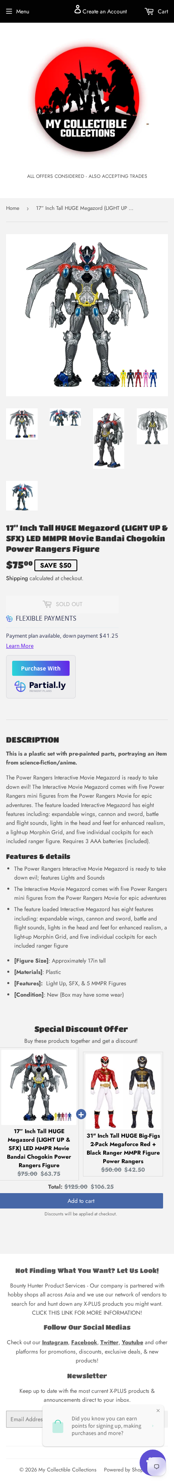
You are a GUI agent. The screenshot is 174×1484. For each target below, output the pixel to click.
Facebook (84, 1342)
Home (12, 208)
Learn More (20, 646)
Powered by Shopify (126, 1469)
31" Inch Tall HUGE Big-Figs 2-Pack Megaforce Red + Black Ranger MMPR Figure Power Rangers (123, 1148)
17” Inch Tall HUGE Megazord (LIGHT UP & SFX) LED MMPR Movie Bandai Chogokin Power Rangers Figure (39, 1148)
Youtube (132, 1342)
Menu (22, 11)
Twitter (109, 1342)
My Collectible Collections (67, 1469)
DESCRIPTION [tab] (32, 739)
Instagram (55, 1342)
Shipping (17, 578)
